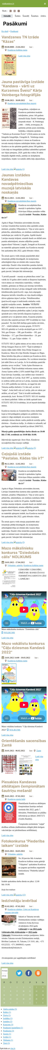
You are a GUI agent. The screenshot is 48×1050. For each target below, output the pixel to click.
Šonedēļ (26, 16)
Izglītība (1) (7, 1018)
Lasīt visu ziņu (24, 56)
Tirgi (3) (6, 1043)
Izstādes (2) (7, 1021)
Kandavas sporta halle (16, 799)
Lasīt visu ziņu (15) (14, 895)
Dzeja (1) (7, 1015)
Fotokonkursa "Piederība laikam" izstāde (23, 843)
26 (36, 999)
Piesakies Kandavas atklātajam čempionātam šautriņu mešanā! (23, 786)
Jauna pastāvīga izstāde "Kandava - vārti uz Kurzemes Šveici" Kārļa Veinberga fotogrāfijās (23, 88)
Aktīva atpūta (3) (10, 1009)
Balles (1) (7, 1012)
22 (10, 999)
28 (4, 1003)
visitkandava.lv (8, 3)
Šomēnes (34, 16)
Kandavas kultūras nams (17, 50)
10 (23, 991)
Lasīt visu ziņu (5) (13, 542)
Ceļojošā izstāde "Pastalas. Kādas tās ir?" (23, 456)
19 (36, 995)
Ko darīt (5, 31)
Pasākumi (14, 31)
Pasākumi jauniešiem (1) (13, 1028)
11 (30, 991)
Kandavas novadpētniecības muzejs (22, 103)
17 (23, 995)
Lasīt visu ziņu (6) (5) (19, 448)
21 (4, 999)
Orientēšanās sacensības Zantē (24, 743)
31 (4, 987)
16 (17, 995)
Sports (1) (7, 1034)
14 (4, 995)
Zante (38, 751)
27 (43, 999)
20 (43, 995)
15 (10, 995)
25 (30, 999)
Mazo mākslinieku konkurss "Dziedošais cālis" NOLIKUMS (20, 552)
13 (43, 991)
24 (23, 999)
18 (30, 995)
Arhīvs (43, 16)
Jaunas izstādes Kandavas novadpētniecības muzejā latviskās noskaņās (17, 184)
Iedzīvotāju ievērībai (19, 900)
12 (36, 991)
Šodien (17, 16)
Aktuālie (7, 16)
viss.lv (12, 1048)
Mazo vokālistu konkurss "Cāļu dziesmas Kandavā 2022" (23, 647)
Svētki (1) (7, 1037)
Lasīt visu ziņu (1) (13, 169)
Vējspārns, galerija (15, 565)
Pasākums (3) (8, 1031)
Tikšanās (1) (8, 1040)
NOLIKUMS (9, 632)
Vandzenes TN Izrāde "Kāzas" (20, 39)
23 (17, 999)
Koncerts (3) (8, 1025)
